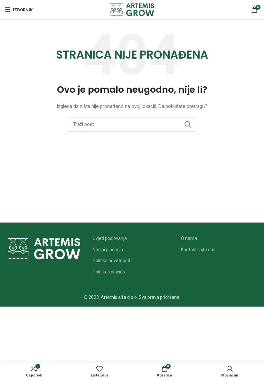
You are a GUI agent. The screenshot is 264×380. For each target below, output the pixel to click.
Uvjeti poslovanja (110, 238)
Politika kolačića (109, 271)
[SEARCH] (188, 124)
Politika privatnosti (111, 260)
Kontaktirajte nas (198, 249)
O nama (189, 238)
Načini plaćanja (108, 249)
